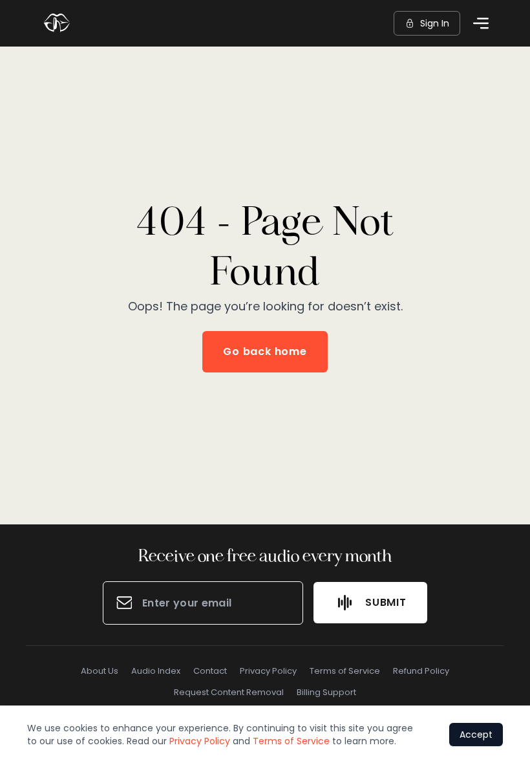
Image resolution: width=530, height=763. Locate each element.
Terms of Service (345, 671)
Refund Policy (421, 671)
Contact (210, 671)
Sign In (434, 23)
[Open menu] (481, 23)
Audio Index (155, 671)
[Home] (56, 23)
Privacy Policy (268, 671)
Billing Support (326, 692)
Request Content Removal (229, 692)
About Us (99, 671)
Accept (476, 734)
